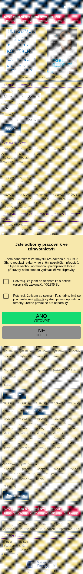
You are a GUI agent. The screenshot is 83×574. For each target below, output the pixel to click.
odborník (18, 284)
